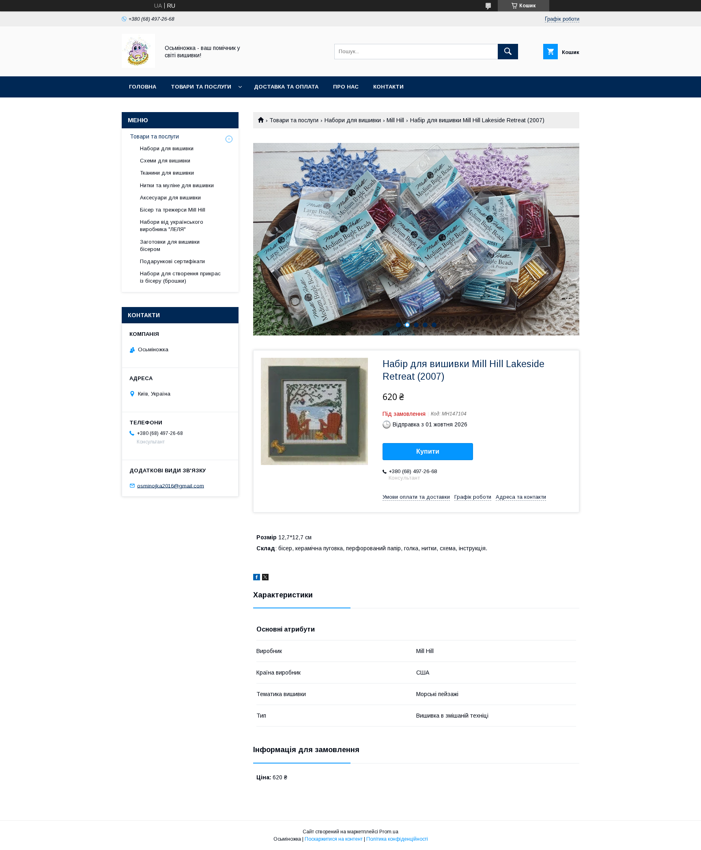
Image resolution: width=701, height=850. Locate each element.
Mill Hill (395, 120)
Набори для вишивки (353, 120)
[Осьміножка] (138, 66)
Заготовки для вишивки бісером (170, 245)
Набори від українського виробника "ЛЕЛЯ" (171, 225)
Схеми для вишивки (165, 161)
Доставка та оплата (286, 87)
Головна (142, 87)
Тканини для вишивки (167, 173)
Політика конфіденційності (397, 839)
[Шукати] (508, 51)
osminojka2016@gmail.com (170, 485)
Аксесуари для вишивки (170, 198)
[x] (265, 578)
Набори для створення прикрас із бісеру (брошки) (180, 277)
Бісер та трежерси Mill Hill (172, 210)
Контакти (388, 87)
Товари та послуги (201, 87)
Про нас (346, 87)
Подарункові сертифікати (172, 261)
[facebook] (256, 578)
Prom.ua (388, 832)
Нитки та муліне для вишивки (177, 185)
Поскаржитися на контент (334, 839)
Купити (427, 451)
